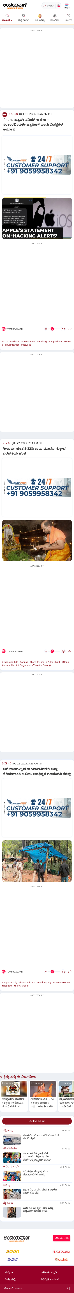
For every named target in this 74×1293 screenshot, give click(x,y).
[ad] (38, 165)
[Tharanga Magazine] (13, 1252)
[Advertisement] (37, 70)
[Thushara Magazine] (13, 1260)
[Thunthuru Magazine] (61, 1260)
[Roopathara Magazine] (61, 1252)
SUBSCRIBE (62, 1238)
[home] (15, 5)
